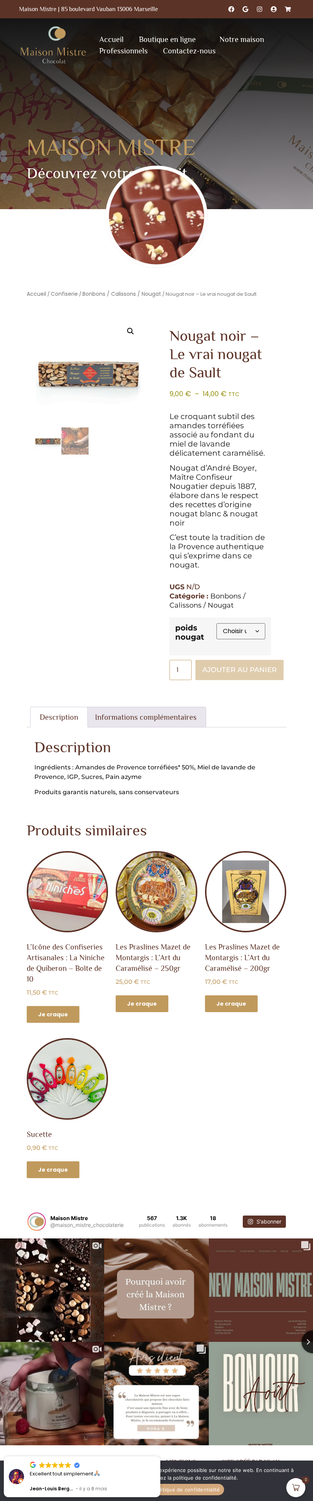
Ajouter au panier (239, 670)
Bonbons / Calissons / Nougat (121, 294)
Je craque (53, 1014)
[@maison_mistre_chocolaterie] (36, 1221)
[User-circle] (274, 9)
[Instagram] (259, 9)
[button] (130, 331)
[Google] (245, 9)
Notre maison (241, 39)
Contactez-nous (189, 51)
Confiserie (64, 294)
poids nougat (189, 632)
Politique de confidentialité (187, 1489)
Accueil (111, 39)
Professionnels (123, 51)
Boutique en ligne (167, 39)
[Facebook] (231, 9)
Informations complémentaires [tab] (146, 717)
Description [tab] (59, 717)
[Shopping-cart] (288, 9)
